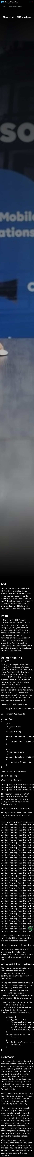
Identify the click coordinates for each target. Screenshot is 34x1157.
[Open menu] (31, 2)
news (4, 6)
